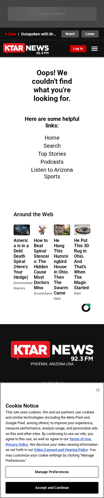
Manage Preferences (52, 472)
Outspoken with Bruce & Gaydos (39, 34)
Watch (70, 34)
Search (52, 145)
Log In (78, 49)
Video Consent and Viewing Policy (61, 450)
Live (12, 34)
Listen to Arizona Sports (52, 173)
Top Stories (52, 153)
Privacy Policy (17, 444)
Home (52, 137)
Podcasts (52, 161)
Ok (98, 390)
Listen (90, 34)
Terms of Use (80, 439)
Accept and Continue (52, 488)
